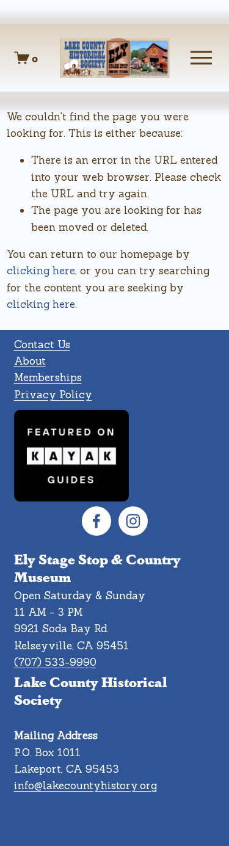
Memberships (48, 377)
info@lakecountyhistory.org (85, 785)
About (30, 361)
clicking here (41, 270)
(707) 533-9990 (55, 662)
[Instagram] (133, 521)
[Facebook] (96, 521)
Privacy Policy (53, 394)
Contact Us (42, 344)
